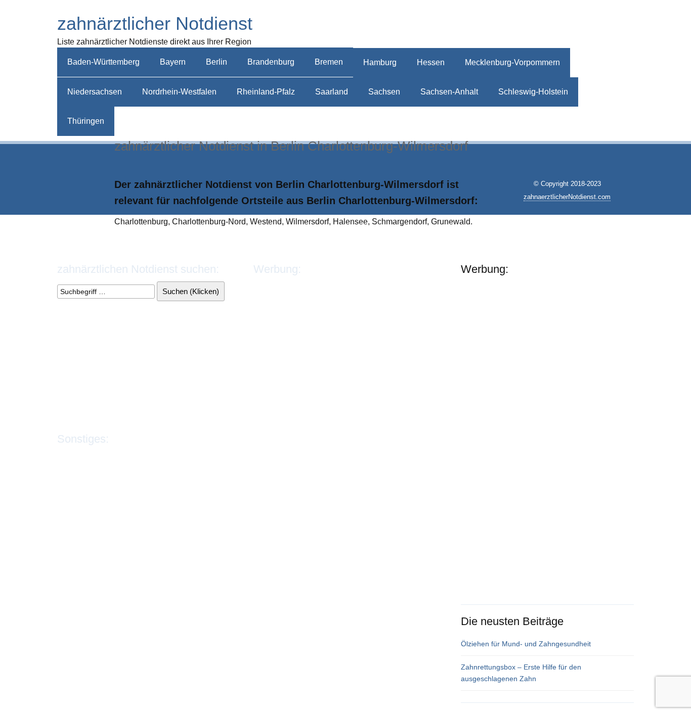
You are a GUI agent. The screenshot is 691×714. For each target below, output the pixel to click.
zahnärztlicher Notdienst (154, 23)
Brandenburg (270, 62)
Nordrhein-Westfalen (179, 91)
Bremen (329, 62)
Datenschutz (125, 457)
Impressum (77, 457)
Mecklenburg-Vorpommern (512, 62)
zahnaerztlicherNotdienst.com (567, 197)
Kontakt (167, 457)
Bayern (173, 62)
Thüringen (85, 121)
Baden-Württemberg (103, 62)
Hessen (431, 62)
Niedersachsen (94, 91)
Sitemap (202, 457)
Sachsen (384, 91)
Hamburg (380, 62)
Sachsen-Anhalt (449, 91)
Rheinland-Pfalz (266, 91)
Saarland (331, 91)
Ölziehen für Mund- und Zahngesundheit (526, 644)
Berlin (216, 62)
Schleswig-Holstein (533, 91)
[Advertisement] (521, 26)
